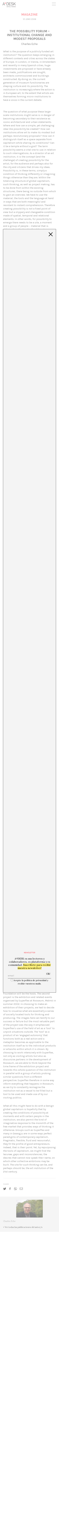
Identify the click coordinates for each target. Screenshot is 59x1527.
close (51, 234)
